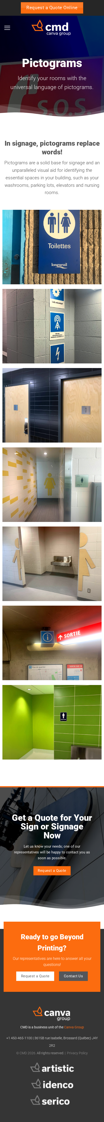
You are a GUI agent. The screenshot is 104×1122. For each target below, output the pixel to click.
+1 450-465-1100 (19, 1038)
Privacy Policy (77, 1053)
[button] (7, 27)
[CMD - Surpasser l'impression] (52, 28)
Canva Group (74, 1027)
